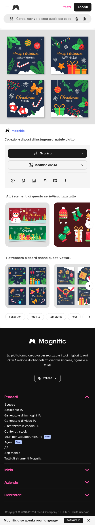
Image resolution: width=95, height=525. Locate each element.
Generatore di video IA (20, 421)
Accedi (83, 7)
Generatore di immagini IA (22, 415)
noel (74, 317)
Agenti (12, 442)
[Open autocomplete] (10, 19)
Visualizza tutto (64, 196)
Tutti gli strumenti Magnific (23, 458)
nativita (35, 317)
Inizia (8, 469)
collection (15, 317)
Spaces (9, 405)
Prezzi (66, 7)
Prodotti (11, 396)
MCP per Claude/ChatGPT (27, 437)
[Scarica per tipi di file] (82, 153)
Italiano (47, 378)
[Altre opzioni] (65, 180)
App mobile (12, 453)
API (6, 448)
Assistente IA (13, 410)
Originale (29, 38)
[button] (47, 378)
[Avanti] (89, 224)
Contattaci (13, 495)
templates (55, 317)
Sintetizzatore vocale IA (21, 426)
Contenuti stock (15, 431)
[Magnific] (47, 342)
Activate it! (73, 520)
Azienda (11, 482)
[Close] (88, 520)
